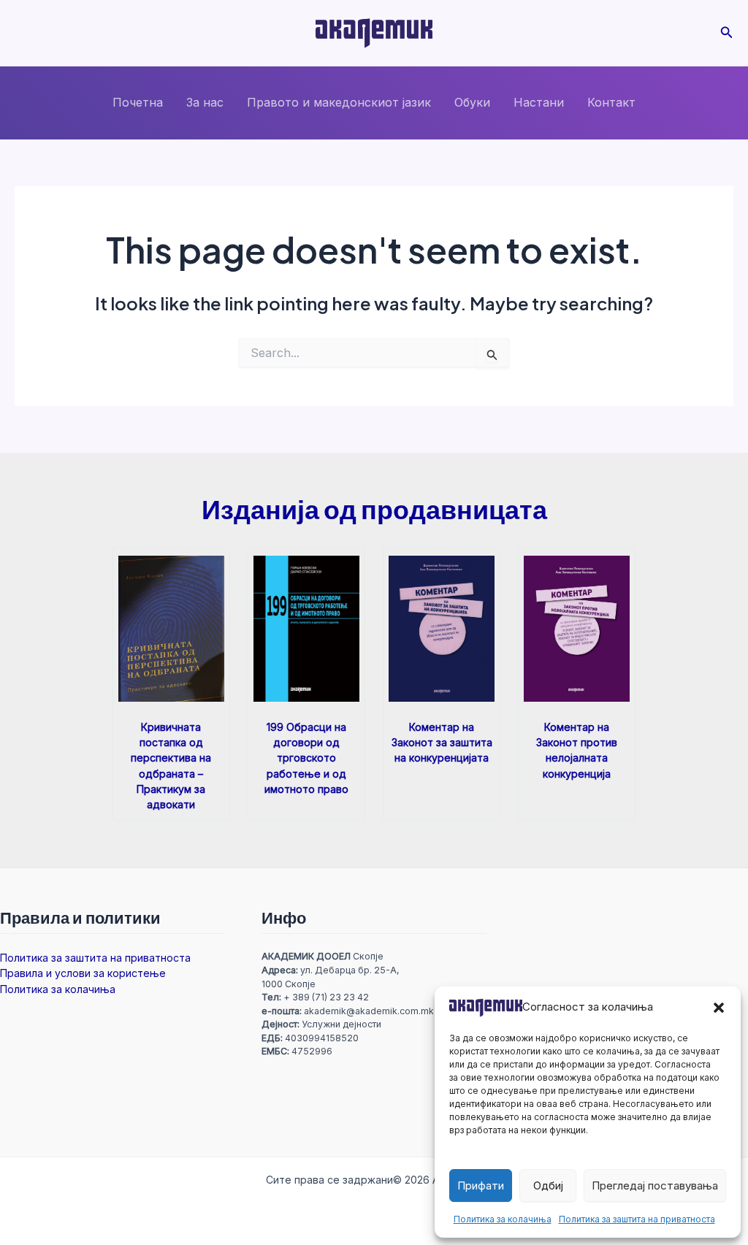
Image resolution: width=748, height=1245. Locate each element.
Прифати (480, 1185)
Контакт (611, 102)
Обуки (472, 102)
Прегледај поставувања (655, 1185)
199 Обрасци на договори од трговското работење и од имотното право (306, 757)
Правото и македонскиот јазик (339, 102)
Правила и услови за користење (83, 973)
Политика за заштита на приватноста (637, 1219)
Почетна (137, 102)
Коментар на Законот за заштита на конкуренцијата (442, 742)
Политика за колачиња (503, 1219)
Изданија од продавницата (374, 508)
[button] (718, 1007)
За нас (205, 102)
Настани (539, 102)
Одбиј (548, 1185)
